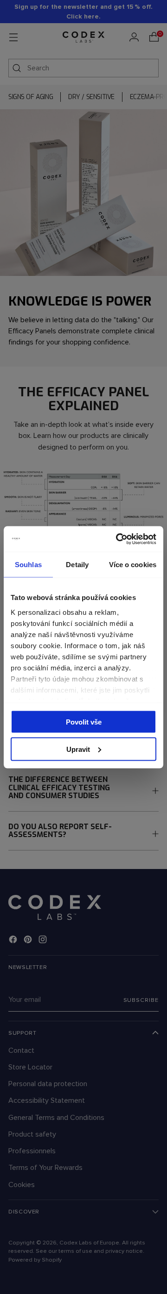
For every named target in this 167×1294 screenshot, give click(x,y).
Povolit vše (84, 722)
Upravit (78, 749)
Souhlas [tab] (28, 565)
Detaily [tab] (77, 565)
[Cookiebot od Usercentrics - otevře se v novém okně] (117, 539)
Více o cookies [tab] (132, 565)
